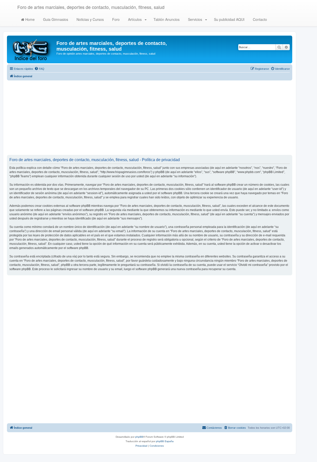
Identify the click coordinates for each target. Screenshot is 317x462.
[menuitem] (39, 69)
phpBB (139, 436)
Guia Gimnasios (55, 19)
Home (29, 19)
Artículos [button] (135, 19)
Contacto (259, 19)
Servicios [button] (195, 19)
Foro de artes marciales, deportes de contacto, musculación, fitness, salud (90, 7)
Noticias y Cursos (90, 19)
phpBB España (165, 441)
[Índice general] (32, 49)
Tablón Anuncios (166, 19)
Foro (115, 19)
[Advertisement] (149, 117)
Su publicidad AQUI (228, 19)
